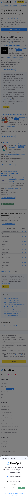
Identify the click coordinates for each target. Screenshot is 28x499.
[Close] (26, 458)
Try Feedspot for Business (12, 493)
